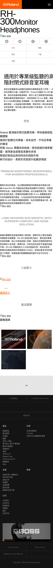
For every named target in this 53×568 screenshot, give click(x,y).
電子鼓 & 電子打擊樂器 (11, 444)
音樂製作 (6, 449)
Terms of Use (40, 547)
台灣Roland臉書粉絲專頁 (35, 436)
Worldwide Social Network (13, 554)
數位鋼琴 (6, 433)
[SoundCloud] (31, 408)
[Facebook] (21, 408)
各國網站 (14, 398)
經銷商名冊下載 (8, 490)
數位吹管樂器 (8, 446)
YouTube (29, 433)
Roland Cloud (7, 456)
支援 (13, 61)
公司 (4, 495)
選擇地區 (26, 415)
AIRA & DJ (7, 454)
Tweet (20, 41)
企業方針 (6, 503)
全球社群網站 (31, 431)
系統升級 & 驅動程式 (10, 475)
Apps (4, 464)
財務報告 (6, 506)
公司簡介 (6, 500)
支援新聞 (6, 485)
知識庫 (5, 482)
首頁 (6, 41)
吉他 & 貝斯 (7, 441)
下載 (39, 54)
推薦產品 (6, 431)
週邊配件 (6, 462)
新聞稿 (5, 508)
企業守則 (6, 513)
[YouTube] (26, 408)
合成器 (5, 436)
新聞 (28, 470)
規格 (39, 48)
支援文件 (6, 480)
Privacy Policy (13, 547)
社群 (28, 426)
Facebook (33, 41)
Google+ (46, 41)
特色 (13, 48)
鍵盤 (4, 438)
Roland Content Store (40, 398)
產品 (4, 426)
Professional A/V (9, 459)
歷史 (4, 511)
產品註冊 (6, 487)
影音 (13, 54)
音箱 (4, 451)
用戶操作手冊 (8, 477)
